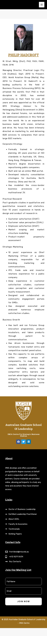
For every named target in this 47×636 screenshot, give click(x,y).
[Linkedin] (28, 441)
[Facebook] (18, 441)
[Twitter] (23, 441)
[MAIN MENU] (41, 4)
